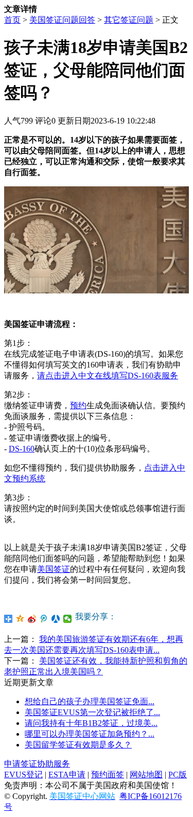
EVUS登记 (23, 774)
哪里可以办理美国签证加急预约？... (89, 733)
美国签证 (53, 569)
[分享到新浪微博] (32, 619)
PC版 (177, 774)
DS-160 (21, 448)
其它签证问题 (128, 19)
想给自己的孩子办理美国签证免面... (89, 701)
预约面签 (107, 774)
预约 (78, 405)
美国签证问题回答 (62, 19)
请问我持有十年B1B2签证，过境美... (91, 723)
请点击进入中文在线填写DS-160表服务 (107, 375)
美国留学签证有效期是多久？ (78, 744)
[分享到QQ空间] (20, 619)
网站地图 (146, 774)
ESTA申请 (66, 774)
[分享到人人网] (55, 619)
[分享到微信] (67, 619)
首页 (12, 19)
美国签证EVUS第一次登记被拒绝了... (92, 712)
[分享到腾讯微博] (44, 619)
